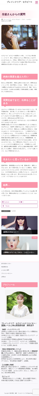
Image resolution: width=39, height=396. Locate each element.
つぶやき (13, 211)
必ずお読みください (6, 263)
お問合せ (3, 276)
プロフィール (9, 285)
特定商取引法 (4, 266)
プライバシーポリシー (6, 273)
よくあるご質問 (5, 270)
